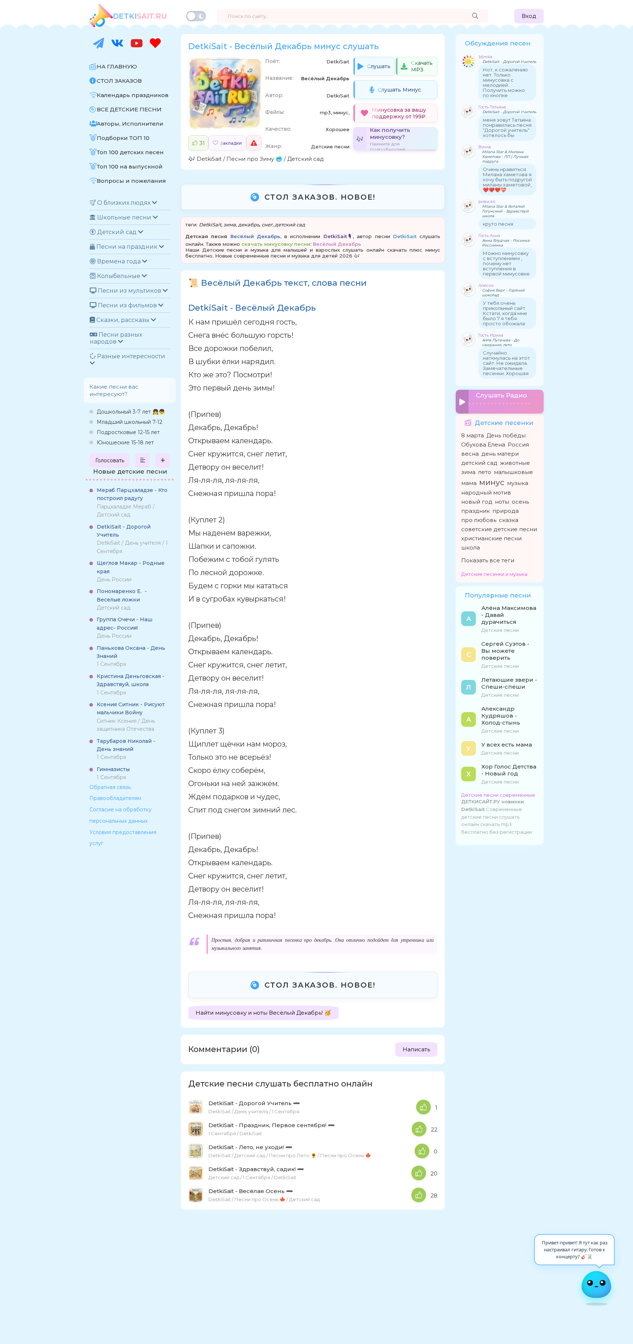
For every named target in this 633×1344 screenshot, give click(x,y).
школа (470, 547)
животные (515, 462)
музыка (517, 483)
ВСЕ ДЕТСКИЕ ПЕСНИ (129, 109)
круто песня (498, 224)
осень (520, 501)
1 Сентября (131, 656)
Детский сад (122, 599)
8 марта (472, 435)
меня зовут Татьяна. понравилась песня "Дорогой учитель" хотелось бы (507, 127)
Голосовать (109, 460)
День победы (506, 435)
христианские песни (491, 538)
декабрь (248, 224)
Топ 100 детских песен (130, 152)
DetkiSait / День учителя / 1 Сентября (132, 539)
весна (470, 453)
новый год (476, 501)
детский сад (290, 224)
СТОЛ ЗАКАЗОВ (119, 80)
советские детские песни (499, 529)
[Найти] (475, 16)
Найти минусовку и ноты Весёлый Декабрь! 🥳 (263, 1012)
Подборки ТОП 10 (123, 137)
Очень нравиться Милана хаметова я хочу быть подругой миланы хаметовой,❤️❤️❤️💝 (507, 179)
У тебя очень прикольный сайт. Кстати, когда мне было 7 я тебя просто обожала (505, 313)
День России (130, 571)
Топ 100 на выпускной (130, 166)
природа (505, 510)
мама (469, 483)
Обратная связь (110, 787)
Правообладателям (115, 798)
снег (267, 224)
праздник (475, 510)
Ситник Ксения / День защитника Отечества (131, 716)
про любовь (478, 520)
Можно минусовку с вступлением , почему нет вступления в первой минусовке (506, 263)
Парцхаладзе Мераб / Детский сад (132, 502)
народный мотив (486, 492)
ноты (502, 501)
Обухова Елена (483, 444)
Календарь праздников (133, 95)
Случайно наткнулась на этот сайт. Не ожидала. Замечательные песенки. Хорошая (506, 363)
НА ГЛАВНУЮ (117, 66)
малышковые (513, 472)
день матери (500, 453)
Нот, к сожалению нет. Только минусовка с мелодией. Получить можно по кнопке (505, 82)
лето (484, 472)
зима (229, 224)
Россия (518, 444)
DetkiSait (209, 158)
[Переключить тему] (196, 16)
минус (491, 482)
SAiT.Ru (140, 16)
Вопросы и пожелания (131, 180)
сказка (508, 520)
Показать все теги (487, 560)
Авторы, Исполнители (130, 123)
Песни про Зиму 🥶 (254, 158)
